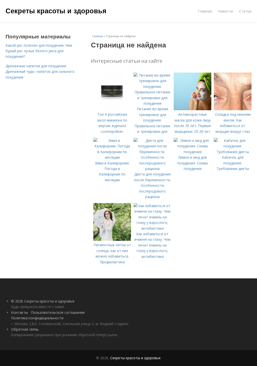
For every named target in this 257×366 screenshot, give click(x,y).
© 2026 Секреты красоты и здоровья (42, 301)
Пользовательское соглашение (58, 312)
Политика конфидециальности (37, 318)
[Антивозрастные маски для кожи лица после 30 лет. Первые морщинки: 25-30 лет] (192, 108)
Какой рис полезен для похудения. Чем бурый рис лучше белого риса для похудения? (39, 51)
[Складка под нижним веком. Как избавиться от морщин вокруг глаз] (232, 108)
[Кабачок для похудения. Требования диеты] (232, 151)
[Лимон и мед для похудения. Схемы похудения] (192, 151)
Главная (205, 11)
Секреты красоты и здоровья (56, 10)
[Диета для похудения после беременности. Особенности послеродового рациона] (152, 168)
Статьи (245, 11)
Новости (225, 11)
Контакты (19, 312)
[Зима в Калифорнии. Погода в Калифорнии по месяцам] (112, 157)
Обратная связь (25, 329)
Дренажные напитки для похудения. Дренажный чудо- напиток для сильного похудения (40, 72)
